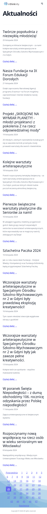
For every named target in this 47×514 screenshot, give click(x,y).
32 (14, 493)
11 (34, 476)
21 (21, 484)
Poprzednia (12, 472)
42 (39, 497)
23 (33, 484)
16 (27, 480)
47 (36, 501)
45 (24, 501)
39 (21, 497)
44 (18, 501)
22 (27, 484)
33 (21, 493)
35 (33, 493)
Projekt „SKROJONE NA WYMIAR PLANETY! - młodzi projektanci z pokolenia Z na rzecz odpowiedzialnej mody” (21, 122)
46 (30, 501)
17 (33, 480)
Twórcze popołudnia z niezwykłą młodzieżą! (20, 33)
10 (27, 476)
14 (14, 480)
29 (33, 489)
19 (8, 484)
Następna (24, 505)
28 (27, 489)
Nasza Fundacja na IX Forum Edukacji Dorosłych (20, 74)
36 (39, 493)
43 (11, 501)
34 (27, 493)
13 (8, 480)
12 (40, 476)
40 (27, 497)
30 (39, 489)
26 (14, 489)
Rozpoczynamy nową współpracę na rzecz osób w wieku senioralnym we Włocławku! (23, 439)
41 (33, 497)
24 (39, 484)
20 (14, 484)
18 (39, 480)
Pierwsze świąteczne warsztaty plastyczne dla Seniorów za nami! (22, 208)
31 (8, 493)
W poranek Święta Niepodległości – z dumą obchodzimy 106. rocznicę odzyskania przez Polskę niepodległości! (23, 396)
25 (8, 489)
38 (14, 497)
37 (8, 497)
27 (21, 489)
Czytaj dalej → (10, 61)
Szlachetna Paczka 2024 (22, 250)
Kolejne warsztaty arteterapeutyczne (17, 164)
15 (21, 480)
